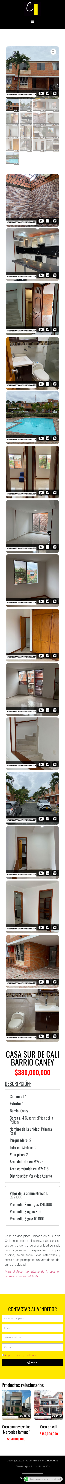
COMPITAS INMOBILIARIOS (42, 1460)
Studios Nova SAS (40, 1466)
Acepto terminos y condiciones (21, 1355)
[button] (32, 21)
